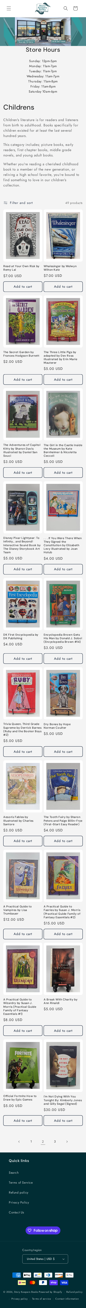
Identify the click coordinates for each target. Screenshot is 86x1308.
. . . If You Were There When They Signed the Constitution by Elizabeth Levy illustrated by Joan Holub (63, 545)
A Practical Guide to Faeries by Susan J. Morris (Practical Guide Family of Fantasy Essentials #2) (62, 912)
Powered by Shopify (50, 1292)
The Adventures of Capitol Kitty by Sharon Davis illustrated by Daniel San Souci (22, 450)
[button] (9, 8)
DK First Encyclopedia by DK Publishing (20, 636)
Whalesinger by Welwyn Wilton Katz (60, 268)
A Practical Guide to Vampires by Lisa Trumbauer (17, 910)
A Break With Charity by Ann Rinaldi (61, 1001)
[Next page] (67, 1141)
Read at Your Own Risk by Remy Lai (21, 268)
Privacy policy (19, 1298)
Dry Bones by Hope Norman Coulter (57, 726)
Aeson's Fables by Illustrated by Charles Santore (18, 820)
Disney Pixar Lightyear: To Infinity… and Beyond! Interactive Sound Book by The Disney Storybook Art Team (22, 545)
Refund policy (18, 1192)
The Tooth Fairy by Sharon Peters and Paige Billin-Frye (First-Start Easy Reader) (63, 820)
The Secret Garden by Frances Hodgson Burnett (21, 353)
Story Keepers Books (26, 1292)
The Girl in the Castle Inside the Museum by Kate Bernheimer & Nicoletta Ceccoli (63, 450)
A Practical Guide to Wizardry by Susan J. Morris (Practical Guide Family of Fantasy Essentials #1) (19, 1007)
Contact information (67, 1298)
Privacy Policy (19, 1202)
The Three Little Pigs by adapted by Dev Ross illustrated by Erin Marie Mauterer (60, 357)
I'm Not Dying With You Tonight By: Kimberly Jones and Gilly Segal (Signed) (63, 1100)
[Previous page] (19, 1141)
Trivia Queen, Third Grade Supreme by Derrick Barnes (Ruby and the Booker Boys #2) (22, 729)
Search (14, 1172)
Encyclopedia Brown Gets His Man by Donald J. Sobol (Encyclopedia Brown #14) (63, 638)
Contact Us (16, 1212)
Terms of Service (21, 1182)
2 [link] (43, 1141)
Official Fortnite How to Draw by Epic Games (20, 1097)
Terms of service (41, 1298)
